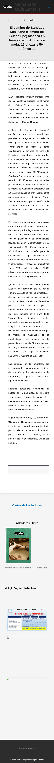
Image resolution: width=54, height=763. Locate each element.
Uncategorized (29, 20)
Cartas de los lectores (27, 505)
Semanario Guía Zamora (28, 7)
